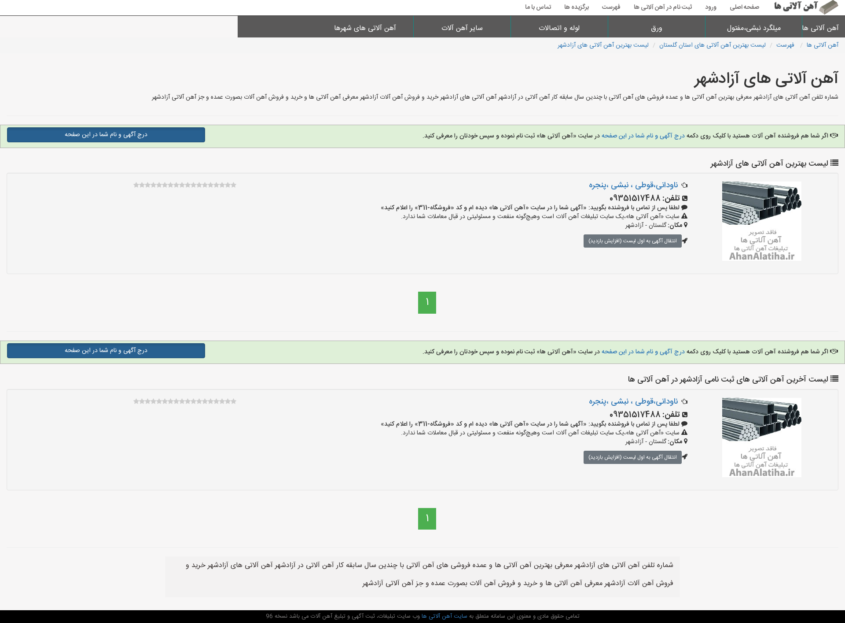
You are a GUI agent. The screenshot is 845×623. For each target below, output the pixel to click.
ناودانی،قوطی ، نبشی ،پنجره (633, 185)
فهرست (611, 7)
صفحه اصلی (744, 7)
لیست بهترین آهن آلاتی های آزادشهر (603, 45)
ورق (656, 28)
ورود (710, 7)
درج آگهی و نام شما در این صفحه (643, 136)
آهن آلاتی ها (823, 28)
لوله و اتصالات (559, 28)
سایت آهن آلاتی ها (443, 616)
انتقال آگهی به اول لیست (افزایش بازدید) (632, 241)
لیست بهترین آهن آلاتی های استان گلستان (712, 45)
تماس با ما (538, 7)
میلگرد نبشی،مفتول (754, 28)
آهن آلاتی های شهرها (365, 28)
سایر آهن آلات (462, 28)
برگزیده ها (576, 7)
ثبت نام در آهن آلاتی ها (663, 7)
